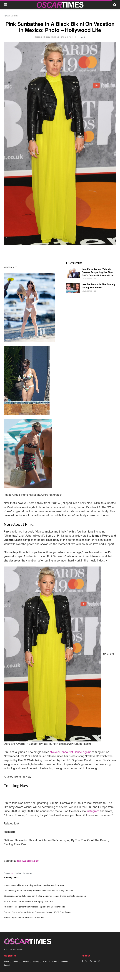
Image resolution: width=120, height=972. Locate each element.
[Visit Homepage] (60, 5)
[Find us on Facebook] (82, 961)
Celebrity (14, 16)
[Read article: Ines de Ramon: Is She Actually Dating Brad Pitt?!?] (73, 288)
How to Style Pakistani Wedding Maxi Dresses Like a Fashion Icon (34, 885)
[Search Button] (114, 4)
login (13, 873)
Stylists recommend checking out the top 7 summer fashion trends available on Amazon (45, 895)
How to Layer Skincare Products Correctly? (24, 917)
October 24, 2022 (42, 37)
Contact (25, 961)
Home (6, 16)
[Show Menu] (5, 4)
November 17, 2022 (89, 279)
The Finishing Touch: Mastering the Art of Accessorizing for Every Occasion (38, 890)
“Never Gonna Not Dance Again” (70, 752)
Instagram (93, 811)
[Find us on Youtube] (95, 961)
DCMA (45, 961)
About (15, 961)
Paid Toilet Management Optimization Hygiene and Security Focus (34, 906)
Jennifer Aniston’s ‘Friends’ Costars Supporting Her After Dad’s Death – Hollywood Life (97, 272)
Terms (54, 961)
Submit (7, 965)
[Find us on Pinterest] (99, 961)
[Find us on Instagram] (91, 961)
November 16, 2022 (89, 291)
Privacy (35, 961)
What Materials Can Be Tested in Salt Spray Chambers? (29, 901)
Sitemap (64, 961)
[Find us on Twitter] (86, 961)
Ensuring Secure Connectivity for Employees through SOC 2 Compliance (37, 912)
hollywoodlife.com (28, 860)
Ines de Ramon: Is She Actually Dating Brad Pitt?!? (98, 286)
